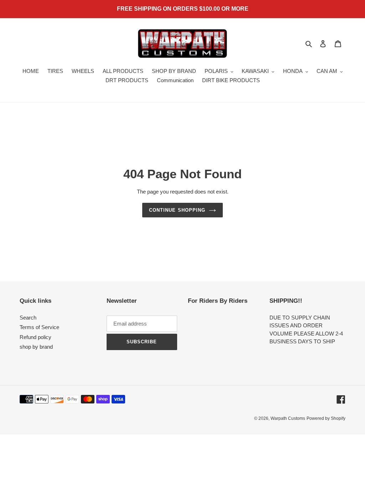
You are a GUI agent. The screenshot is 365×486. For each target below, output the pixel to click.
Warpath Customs (288, 418)
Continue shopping (177, 210)
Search (28, 318)
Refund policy (35, 337)
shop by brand (36, 347)
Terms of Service (39, 327)
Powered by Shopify (326, 418)
